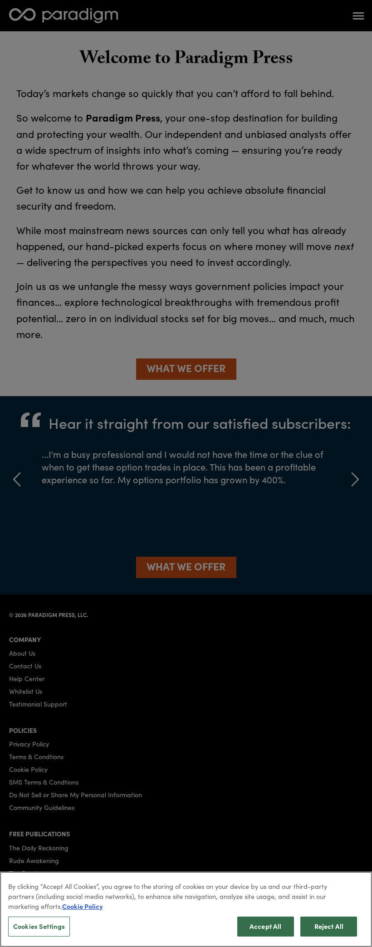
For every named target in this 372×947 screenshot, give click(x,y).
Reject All (328, 926)
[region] (186, 909)
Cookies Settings (39, 926)
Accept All (265, 926)
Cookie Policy (82, 906)
